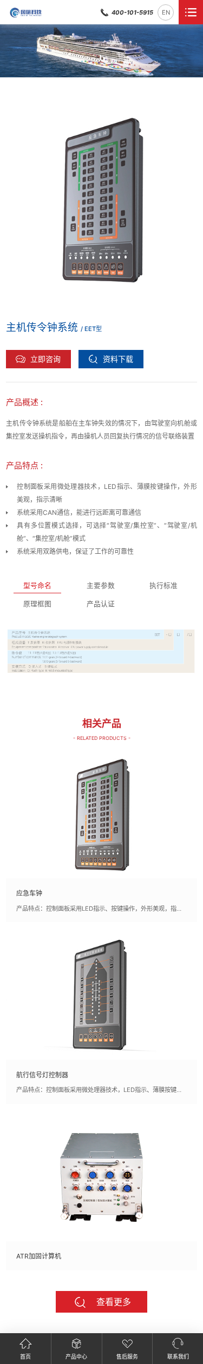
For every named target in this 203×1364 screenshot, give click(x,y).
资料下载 (118, 358)
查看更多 (113, 1301)
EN (166, 12)
